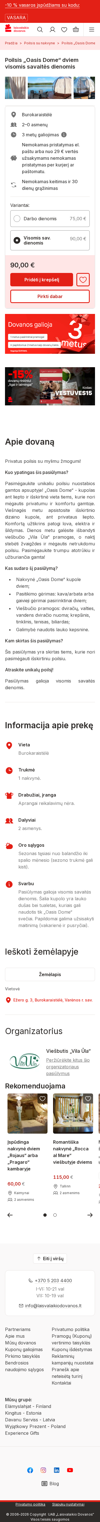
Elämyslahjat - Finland (28, 1406)
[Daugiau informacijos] (64, 134)
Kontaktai (61, 1383)
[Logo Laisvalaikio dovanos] (19, 29)
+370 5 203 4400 (53, 1280)
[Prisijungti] (52, 29)
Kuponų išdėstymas (72, 1349)
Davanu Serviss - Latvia (30, 1419)
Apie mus (15, 1336)
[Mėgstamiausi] (64, 29)
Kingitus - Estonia (23, 1413)
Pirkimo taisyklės (22, 1356)
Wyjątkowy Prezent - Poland (35, 1426)
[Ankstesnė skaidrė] (10, 1215)
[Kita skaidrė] (90, 1215)
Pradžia (11, 43)
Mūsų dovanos (20, 1343)
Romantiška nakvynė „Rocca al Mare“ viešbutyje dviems (72, 1152)
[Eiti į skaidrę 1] (45, 1215)
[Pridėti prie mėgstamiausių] (83, 279)
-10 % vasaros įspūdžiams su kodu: (42, 5)
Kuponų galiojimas (24, 1349)
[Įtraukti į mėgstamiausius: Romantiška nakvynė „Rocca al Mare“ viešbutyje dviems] (88, 1098)
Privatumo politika (70, 1329)
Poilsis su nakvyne (39, 43)
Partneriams (18, 1329)
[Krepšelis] (76, 29)
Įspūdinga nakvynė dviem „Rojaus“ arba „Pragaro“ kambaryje (24, 1155)
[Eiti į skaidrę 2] (55, 1215)
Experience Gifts (22, 1433)
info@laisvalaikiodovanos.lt (53, 1305)
